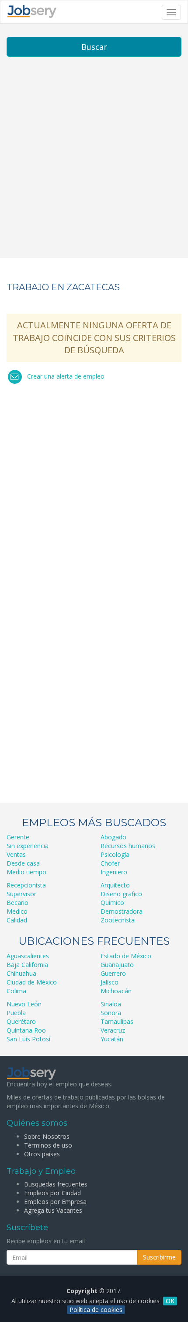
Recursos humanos (128, 846)
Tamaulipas (117, 1021)
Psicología (115, 854)
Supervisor (21, 894)
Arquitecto (115, 885)
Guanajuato (117, 964)
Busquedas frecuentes (55, 1184)
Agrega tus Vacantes (53, 1210)
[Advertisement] (94, 164)
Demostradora (122, 911)
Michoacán (116, 991)
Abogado (113, 837)
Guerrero (113, 973)
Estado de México (126, 956)
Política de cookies (96, 1309)
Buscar (94, 47)
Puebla (16, 1013)
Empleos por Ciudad (52, 1193)
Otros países (42, 1154)
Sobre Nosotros (47, 1136)
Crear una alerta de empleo (65, 376)
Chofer (110, 863)
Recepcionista (26, 885)
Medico (17, 911)
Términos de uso (48, 1145)
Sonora (111, 1013)
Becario (17, 902)
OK (170, 1301)
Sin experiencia (28, 846)
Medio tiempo (26, 872)
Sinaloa (111, 1004)
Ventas (16, 854)
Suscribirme (159, 1257)
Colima (16, 991)
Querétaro (21, 1021)
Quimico (112, 902)
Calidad (17, 920)
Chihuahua (21, 973)
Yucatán (112, 1039)
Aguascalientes (28, 956)
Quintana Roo (26, 1030)
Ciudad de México (32, 982)
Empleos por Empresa (55, 1201)
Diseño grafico (121, 894)
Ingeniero (114, 872)
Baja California (27, 964)
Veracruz (113, 1030)
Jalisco (109, 982)
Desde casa (23, 863)
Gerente (18, 837)
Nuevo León (24, 1004)
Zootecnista (118, 920)
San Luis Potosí (28, 1039)
